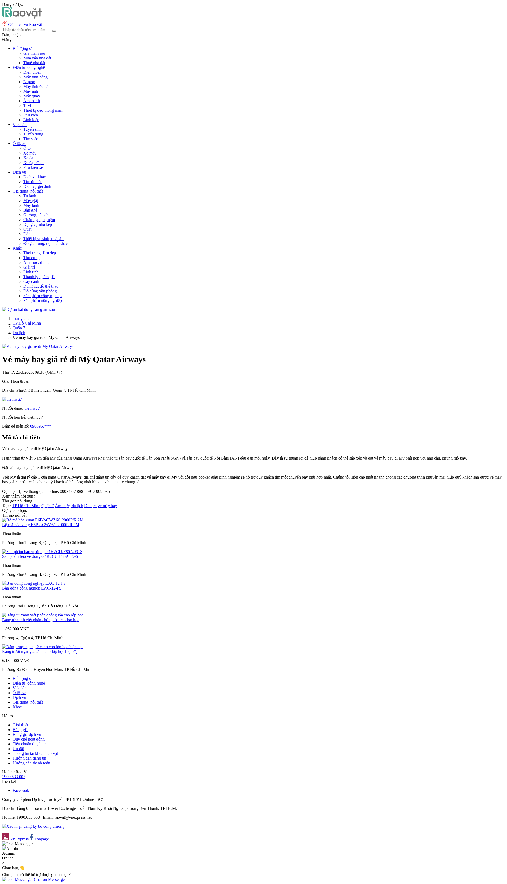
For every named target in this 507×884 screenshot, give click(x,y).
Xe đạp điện (33, 162)
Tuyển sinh (32, 129)
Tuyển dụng (33, 134)
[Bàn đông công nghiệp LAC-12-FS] (34, 583)
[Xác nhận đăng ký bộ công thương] (33, 826)
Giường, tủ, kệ (35, 215)
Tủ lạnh (29, 196)
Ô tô (27, 148)
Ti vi (27, 105)
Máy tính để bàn (36, 86)
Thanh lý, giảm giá (39, 276)
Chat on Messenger (49, 879)
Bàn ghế (30, 210)
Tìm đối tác (32, 181)
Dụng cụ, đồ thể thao (40, 286)
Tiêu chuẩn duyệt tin (30, 744)
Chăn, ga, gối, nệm (39, 219)
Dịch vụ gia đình (37, 186)
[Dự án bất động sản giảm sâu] (28, 309)
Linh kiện (31, 120)
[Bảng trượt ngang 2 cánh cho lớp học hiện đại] (42, 646)
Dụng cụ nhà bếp (37, 224)
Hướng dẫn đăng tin (29, 758)
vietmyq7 (32, 408)
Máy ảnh (30, 91)
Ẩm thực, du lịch (37, 262)
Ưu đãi (18, 748)
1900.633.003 (13, 776)
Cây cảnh (31, 281)
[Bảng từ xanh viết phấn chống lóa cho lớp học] (42, 615)
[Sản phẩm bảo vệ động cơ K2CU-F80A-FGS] (42, 551)
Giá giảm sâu (34, 53)
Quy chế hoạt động (29, 739)
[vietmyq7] (12, 399)
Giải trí (29, 267)
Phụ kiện (30, 115)
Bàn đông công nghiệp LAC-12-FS (32, 588)
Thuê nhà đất (34, 62)
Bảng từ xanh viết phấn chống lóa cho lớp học (40, 620)
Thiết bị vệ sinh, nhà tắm (43, 238)
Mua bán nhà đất (37, 58)
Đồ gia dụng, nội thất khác (45, 243)
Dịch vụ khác (34, 177)
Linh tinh (31, 272)
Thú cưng (31, 257)
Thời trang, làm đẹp (39, 253)
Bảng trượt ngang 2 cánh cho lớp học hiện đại (40, 651)
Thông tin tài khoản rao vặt (35, 753)
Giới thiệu (21, 725)
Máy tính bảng (35, 77)
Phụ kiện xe (33, 167)
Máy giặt (30, 200)
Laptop (29, 81)
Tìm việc (30, 139)
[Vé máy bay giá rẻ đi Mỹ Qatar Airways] (37, 346)
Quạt (27, 229)
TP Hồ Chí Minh (27, 323)
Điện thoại (32, 72)
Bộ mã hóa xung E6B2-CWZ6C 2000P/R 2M (40, 524)
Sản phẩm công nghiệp (42, 295)
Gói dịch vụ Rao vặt (25, 24)
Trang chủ (21, 318)
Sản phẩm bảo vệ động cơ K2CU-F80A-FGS (40, 556)
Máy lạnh (31, 205)
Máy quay (31, 96)
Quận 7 (19, 328)
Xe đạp (29, 158)
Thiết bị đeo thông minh (43, 110)
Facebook (21, 790)
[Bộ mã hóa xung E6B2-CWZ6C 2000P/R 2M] (42, 520)
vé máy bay (107, 505)
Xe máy (29, 153)
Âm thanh (31, 101)
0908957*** (40, 426)
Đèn (26, 234)
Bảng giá (20, 729)
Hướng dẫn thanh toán (31, 763)
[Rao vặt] (22, 17)
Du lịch (19, 332)
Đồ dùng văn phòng (40, 291)
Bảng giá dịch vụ (27, 734)
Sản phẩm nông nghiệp (42, 300)
